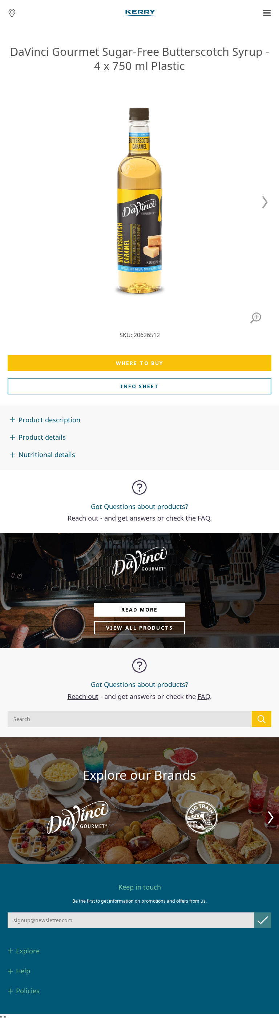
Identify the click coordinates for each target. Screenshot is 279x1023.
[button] (265, 202)
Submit (262, 920)
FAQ (204, 518)
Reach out (83, 518)
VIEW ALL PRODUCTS (139, 627)
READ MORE (139, 609)
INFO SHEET (139, 386)
